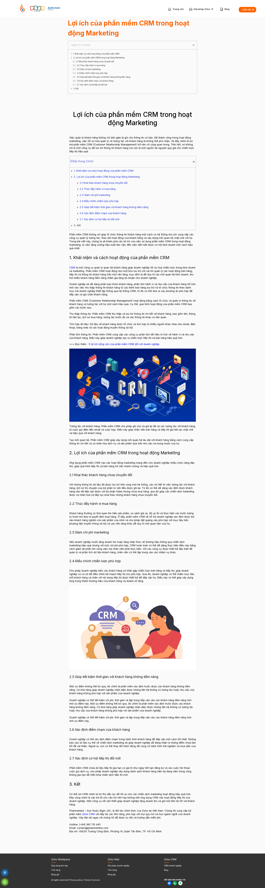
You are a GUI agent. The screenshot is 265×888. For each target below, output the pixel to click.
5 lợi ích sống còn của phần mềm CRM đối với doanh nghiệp (124, 344)
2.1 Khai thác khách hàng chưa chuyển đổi (95, 61)
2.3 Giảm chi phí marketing (88, 69)
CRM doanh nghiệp (172, 865)
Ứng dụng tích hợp (59, 865)
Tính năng (55, 870)
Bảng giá (55, 874)
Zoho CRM (88, 814)
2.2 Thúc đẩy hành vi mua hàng (91, 65)
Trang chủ (178, 9)
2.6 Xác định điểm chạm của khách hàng (95, 81)
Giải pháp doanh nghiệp (118, 865)
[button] (193, 45)
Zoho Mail (113, 859)
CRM (72, 267)
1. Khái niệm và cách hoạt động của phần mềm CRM (96, 54)
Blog (227, 9)
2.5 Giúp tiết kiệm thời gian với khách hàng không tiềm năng (103, 77)
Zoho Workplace (60, 859)
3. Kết (75, 88)
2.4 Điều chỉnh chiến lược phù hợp (92, 73)
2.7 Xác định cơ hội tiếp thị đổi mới (92, 84)
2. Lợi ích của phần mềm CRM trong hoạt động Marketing (98, 57)
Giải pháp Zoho (202, 9)
